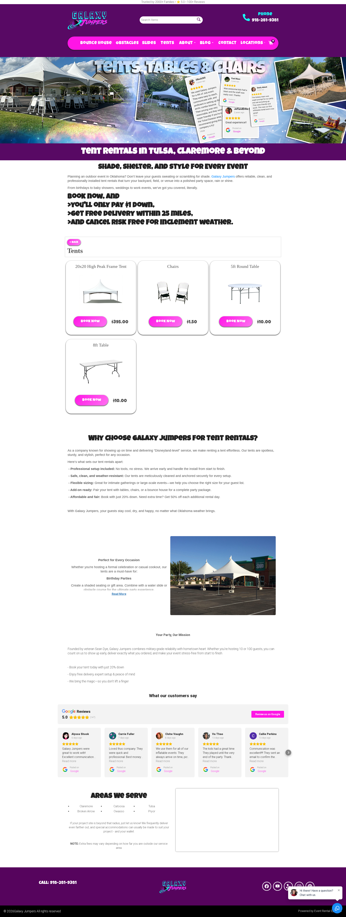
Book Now (90, 321)
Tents (166, 43)
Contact (225, 43)
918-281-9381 (265, 20)
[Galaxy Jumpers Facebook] (266, 886)
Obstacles (125, 43)
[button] (58, 752)
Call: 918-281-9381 (58, 883)
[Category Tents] (173, 100)
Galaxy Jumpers (223, 176)
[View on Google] (65, 735)
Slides (148, 43)
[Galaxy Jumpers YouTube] (277, 886)
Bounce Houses (94, 43)
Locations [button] (251, 43)
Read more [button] (69, 761)
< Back (74, 242)
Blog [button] (205, 43)
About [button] (186, 43)
